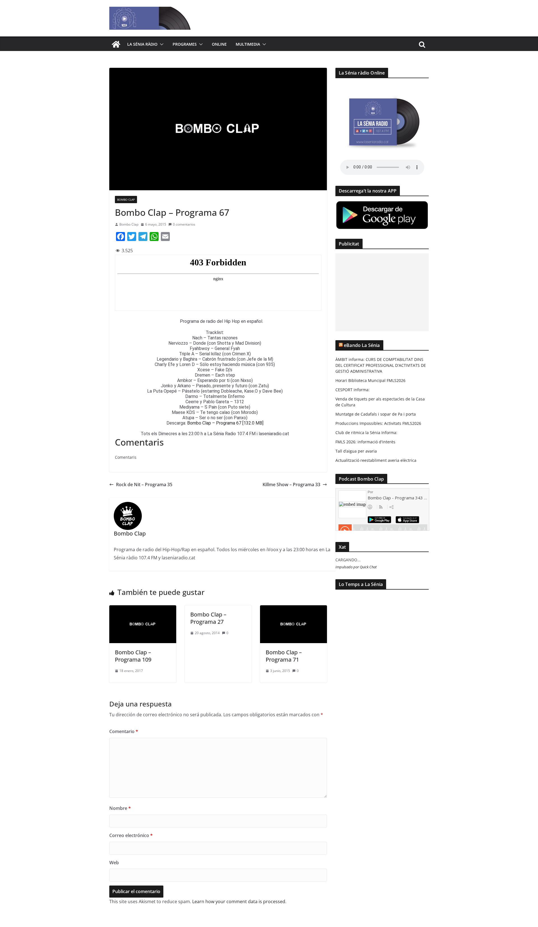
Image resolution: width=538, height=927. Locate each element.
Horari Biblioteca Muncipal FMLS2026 (370, 380)
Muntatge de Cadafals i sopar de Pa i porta (375, 414)
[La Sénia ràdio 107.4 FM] (116, 44)
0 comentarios (184, 224)
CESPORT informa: (352, 389)
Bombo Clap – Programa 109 (133, 655)
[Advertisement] (382, 292)
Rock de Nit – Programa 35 (144, 484)
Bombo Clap (126, 199)
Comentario (123, 731)
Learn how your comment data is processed (238, 901)
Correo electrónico (131, 835)
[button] (160, 44)
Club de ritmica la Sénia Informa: (366, 432)
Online (219, 44)
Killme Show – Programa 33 (291, 484)
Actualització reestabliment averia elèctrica (375, 460)
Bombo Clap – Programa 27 (208, 618)
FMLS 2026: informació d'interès (365, 441)
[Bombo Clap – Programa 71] (293, 609)
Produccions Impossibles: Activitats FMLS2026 (378, 423)
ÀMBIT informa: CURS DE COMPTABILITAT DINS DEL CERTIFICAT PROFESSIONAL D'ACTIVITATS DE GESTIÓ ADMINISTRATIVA (380, 365)
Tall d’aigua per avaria (356, 451)
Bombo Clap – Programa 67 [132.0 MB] (225, 423)
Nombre (120, 808)
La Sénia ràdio (142, 44)
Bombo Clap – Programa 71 (284, 655)
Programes (185, 44)
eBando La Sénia (362, 345)
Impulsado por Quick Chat (356, 567)
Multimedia (248, 44)
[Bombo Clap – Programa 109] (142, 609)
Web (114, 862)
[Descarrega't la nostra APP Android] (382, 204)
